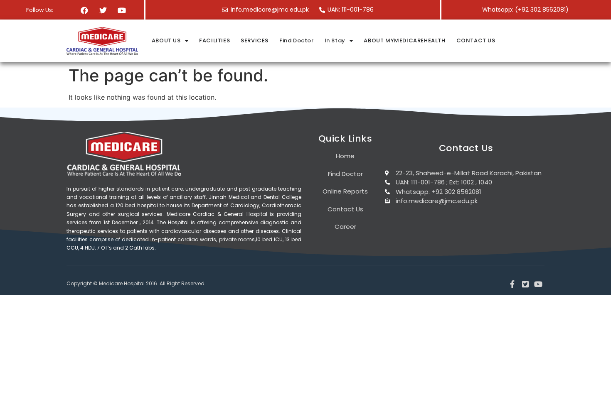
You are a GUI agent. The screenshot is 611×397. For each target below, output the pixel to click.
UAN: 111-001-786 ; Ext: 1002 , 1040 (444, 182)
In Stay (335, 40)
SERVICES (255, 40)
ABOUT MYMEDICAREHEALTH (404, 40)
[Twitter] (103, 10)
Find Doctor (296, 40)
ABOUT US (166, 40)
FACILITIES (214, 40)
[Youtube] (122, 10)
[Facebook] (84, 10)
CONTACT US (475, 40)
